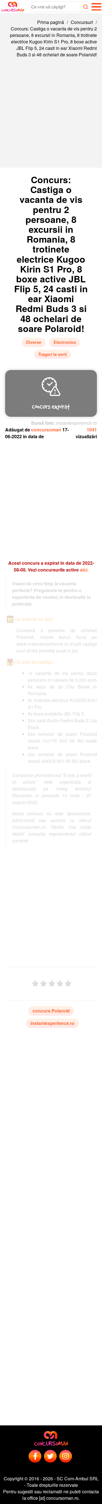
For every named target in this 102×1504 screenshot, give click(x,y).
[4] (60, 983)
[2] (43, 983)
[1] (35, 983)
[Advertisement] (51, 117)
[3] (52, 983)
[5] (68, 983)
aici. (84, 569)
